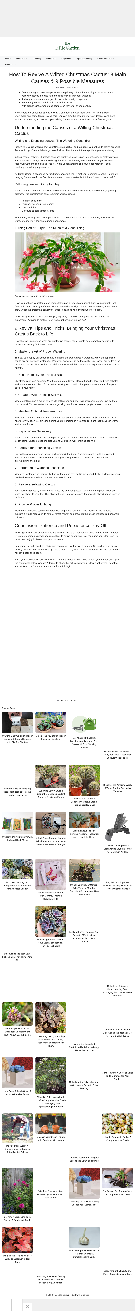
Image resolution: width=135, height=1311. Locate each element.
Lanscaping (51, 58)
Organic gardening (84, 58)
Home (8, 58)
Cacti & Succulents (105, 58)
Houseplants (21, 58)
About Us (9, 64)
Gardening (36, 58)
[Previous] (5, 1305)
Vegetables (66, 58)
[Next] (17, 1305)
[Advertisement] (67, 18)
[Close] (27, 1307)
